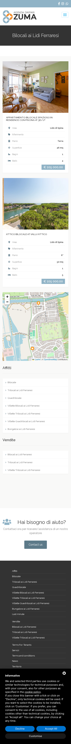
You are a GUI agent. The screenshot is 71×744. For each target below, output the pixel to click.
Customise (35, 736)
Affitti (14, 571)
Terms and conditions (23, 655)
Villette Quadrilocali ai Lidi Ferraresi (26, 421)
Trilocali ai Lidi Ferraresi (19, 390)
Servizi (15, 650)
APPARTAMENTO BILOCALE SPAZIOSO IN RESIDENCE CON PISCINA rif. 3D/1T (29, 118)
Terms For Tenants (21, 644)
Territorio (17, 666)
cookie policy (33, 692)
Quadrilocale (14, 398)
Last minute (18, 614)
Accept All (51, 728)
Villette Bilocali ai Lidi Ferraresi (23, 405)
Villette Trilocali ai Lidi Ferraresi (23, 413)
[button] (32, 348)
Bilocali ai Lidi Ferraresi (19, 454)
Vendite (16, 621)
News (15, 661)
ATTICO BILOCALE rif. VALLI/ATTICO (26, 234)
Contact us (36, 544)
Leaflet (37, 359)
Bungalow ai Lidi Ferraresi (21, 429)
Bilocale (11, 382)
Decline (20, 728)
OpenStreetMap (50, 359)
